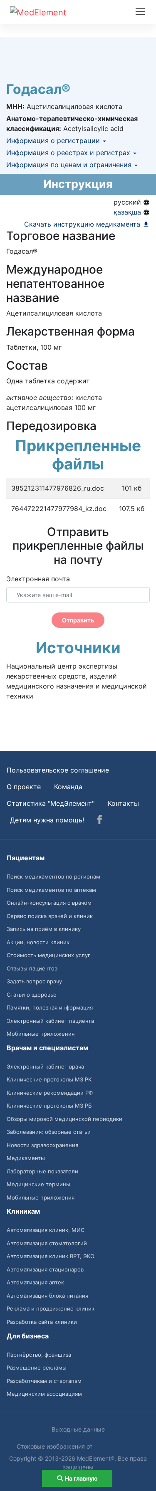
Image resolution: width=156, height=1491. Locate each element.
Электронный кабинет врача (45, 1066)
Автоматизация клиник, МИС (45, 1230)
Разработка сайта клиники (42, 1321)
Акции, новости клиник (38, 942)
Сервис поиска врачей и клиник (50, 916)
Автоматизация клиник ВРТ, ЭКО (50, 1256)
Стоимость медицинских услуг (48, 955)
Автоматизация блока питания (47, 1295)
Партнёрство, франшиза (39, 1354)
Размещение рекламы (37, 1367)
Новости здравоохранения (42, 1145)
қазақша (128, 212)
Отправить (78, 620)
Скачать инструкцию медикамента (83, 224)
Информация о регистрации (54, 140)
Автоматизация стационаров (45, 1269)
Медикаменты (26, 1158)
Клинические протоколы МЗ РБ (49, 1105)
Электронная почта (38, 579)
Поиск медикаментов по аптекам (51, 889)
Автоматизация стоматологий (47, 1243)
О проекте (24, 787)
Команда (68, 787)
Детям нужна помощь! (47, 820)
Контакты (123, 803)
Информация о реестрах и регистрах (69, 152)
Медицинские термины (38, 1184)
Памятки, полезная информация (50, 1007)
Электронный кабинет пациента (50, 1020)
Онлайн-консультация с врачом (49, 902)
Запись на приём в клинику (44, 929)
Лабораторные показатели (42, 1171)
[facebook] (100, 821)
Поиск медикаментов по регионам (53, 876)
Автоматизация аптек (35, 1282)
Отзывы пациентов (32, 968)
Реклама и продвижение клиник (50, 1308)
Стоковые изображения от (55, 1446)
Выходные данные (78, 1429)
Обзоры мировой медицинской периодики (64, 1119)
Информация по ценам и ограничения (70, 164)
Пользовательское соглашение (58, 770)
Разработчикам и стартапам (44, 1380)
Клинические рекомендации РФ (50, 1092)
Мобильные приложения (40, 1033)
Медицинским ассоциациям (44, 1393)
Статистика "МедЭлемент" (50, 803)
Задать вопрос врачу (34, 981)
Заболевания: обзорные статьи (49, 1131)
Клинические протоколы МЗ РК (49, 1079)
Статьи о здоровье (32, 994)
